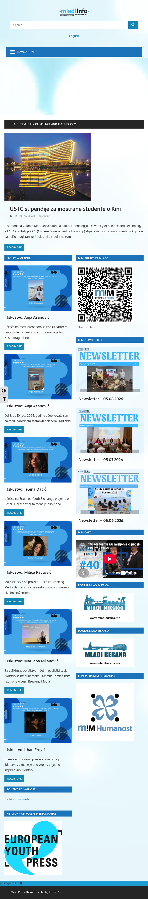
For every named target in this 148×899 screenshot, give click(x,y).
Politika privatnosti (16, 799)
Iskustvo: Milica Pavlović (29, 572)
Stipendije (44, 216)
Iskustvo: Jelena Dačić (26, 489)
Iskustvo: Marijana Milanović (32, 660)
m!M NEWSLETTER (90, 339)
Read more (14, 247)
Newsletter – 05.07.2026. (101, 459)
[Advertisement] (74, 87)
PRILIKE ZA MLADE (24, 216)
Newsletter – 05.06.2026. (101, 520)
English (74, 36)
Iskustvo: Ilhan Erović (26, 749)
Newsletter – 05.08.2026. (101, 398)
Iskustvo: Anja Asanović (28, 317)
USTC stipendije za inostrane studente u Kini (65, 208)
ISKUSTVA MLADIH (18, 258)
